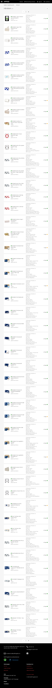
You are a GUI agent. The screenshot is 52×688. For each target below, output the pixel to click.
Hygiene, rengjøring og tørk (9, 5)
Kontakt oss (29, 666)
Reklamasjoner (30, 668)
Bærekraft (6, 670)
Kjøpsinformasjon (30, 670)
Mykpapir (18, 5)
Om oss (5, 666)
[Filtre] (47, 8)
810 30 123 (31, 646)
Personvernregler (30, 674)
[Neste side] (29, 12)
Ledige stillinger (7, 668)
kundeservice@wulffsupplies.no (13, 653)
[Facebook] (28, 653)
